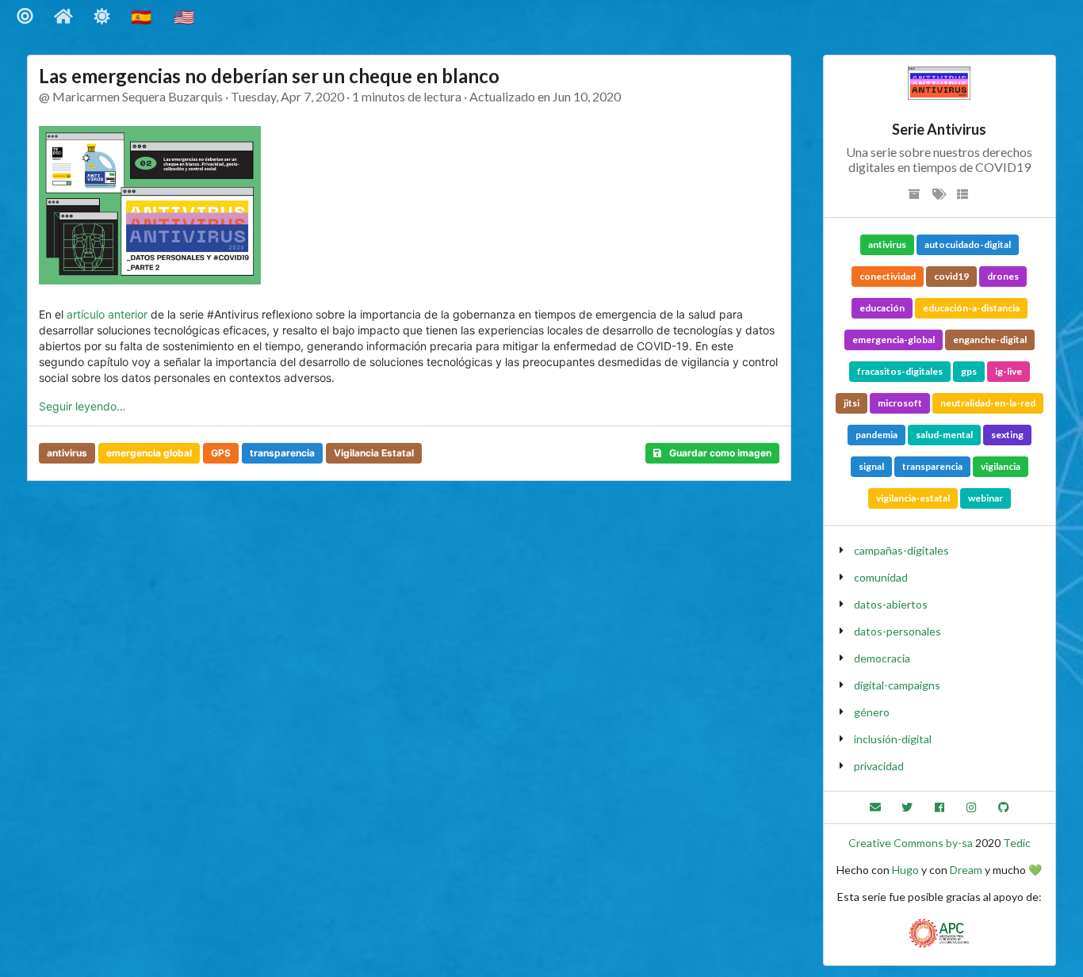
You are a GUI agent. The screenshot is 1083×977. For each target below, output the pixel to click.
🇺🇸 (185, 16)
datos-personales (897, 631)
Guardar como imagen (720, 453)
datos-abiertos (891, 604)
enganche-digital (990, 339)
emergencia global (149, 453)
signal (871, 466)
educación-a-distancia (971, 308)
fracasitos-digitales (900, 371)
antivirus (67, 453)
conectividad (887, 276)
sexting (1007, 435)
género (872, 712)
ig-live (1008, 371)
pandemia (876, 435)
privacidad (879, 766)
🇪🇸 (143, 16)
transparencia (282, 453)
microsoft (900, 403)
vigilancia (1000, 466)
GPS (221, 453)
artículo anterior (107, 314)
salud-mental (944, 435)
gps (969, 371)
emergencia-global (893, 339)
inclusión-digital (893, 739)
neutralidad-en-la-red (987, 403)
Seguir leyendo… (82, 406)
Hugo (905, 869)
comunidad (881, 577)
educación (882, 308)
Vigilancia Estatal (374, 453)
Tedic (1017, 842)
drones (1003, 276)
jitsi (851, 403)
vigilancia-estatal (913, 498)
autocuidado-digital (967, 244)
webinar (985, 498)
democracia (882, 658)
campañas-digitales (901, 550)
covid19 (951, 276)
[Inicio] (64, 16)
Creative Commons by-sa (910, 842)
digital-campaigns (897, 685)
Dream (966, 869)
